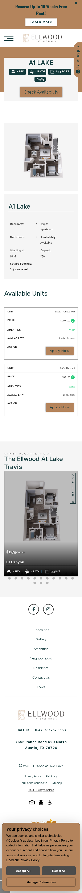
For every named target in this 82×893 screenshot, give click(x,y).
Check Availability (41, 92)
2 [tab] (16, 574)
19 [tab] (54, 578)
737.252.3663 (55, 730)
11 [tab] (72, 574)
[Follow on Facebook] (33, 609)
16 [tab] (35, 578)
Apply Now (60, 351)
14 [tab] (22, 578)
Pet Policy (52, 776)
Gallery (41, 639)
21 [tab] (66, 578)
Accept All (23, 870)
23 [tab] (35, 583)
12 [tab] (9, 578)
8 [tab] (54, 574)
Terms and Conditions (33, 783)
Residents (41, 668)
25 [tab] (47, 583)
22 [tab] (72, 578)
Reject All (59, 870)
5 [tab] (35, 574)
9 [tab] (60, 574)
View (72, 330)
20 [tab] (60, 578)
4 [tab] (28, 574)
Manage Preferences (41, 882)
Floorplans (41, 630)
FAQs (41, 687)
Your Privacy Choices (41, 790)
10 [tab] (66, 574)
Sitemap (57, 783)
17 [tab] (41, 578)
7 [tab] (47, 574)
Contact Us (41, 677)
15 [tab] (28, 578)
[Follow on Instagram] (48, 609)
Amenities (41, 649)
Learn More (41, 22)
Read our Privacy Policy (22, 860)
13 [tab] (16, 578)
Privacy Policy (32, 776)
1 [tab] (9, 574)
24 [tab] (41, 583)
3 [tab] (22, 574)
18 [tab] (47, 578)
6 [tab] (41, 574)
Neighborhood (41, 658)
